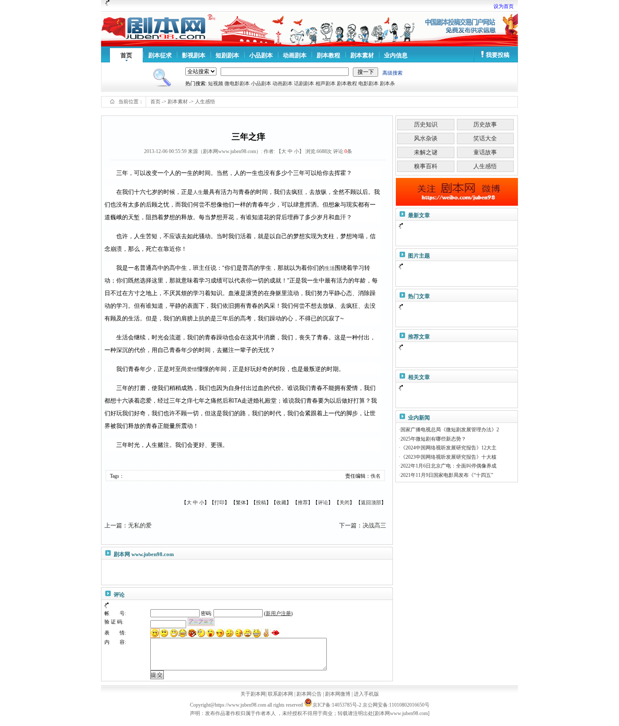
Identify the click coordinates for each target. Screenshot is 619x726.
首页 (126, 55)
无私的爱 (140, 525)
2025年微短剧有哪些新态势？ (433, 439)
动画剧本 (295, 55)
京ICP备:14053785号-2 (336, 705)
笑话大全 (485, 138)
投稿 (261, 503)
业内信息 (396, 55)
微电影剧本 (237, 83)
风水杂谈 (426, 138)
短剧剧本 (227, 55)
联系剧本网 (280, 694)
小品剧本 (261, 55)
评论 (323, 503)
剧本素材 (362, 55)
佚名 (376, 476)
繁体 (241, 503)
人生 (198, 192)
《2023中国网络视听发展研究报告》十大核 (448, 457)
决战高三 (374, 525)
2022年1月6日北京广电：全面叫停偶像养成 (448, 466)
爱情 (192, 369)
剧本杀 (387, 83)
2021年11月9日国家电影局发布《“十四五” (446, 475)
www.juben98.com (152, 554)
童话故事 (485, 152)
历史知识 (426, 124)
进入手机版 (366, 694)
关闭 (344, 503)
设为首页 (504, 6)
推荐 (303, 503)
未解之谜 (426, 152)
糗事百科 (426, 166)
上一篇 (113, 525)
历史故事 (485, 124)
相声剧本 (325, 83)
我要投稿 (498, 55)
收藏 (281, 503)
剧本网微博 (337, 694)
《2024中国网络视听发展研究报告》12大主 (448, 448)
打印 (219, 503)
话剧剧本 (304, 83)
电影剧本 (368, 83)
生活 (330, 268)
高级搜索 (392, 73)
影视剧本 (193, 55)
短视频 (215, 83)
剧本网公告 (309, 694)
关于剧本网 (253, 694)
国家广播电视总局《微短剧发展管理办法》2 (449, 430)
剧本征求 (160, 55)
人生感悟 (205, 102)
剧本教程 (328, 55)
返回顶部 (371, 503)
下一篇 (348, 525)
